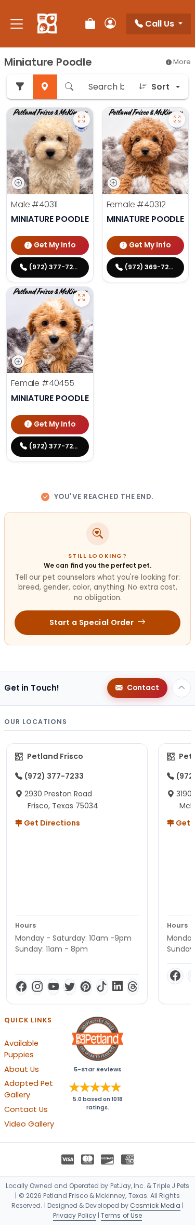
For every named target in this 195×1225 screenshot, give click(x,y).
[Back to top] (181, 688)
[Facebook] (21, 987)
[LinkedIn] (117, 987)
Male (34, 204)
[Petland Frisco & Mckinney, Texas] (47, 24)
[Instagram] (37, 987)
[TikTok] (102, 987)
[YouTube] (53, 987)
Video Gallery (29, 1124)
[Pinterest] (86, 987)
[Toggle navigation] (16, 23)
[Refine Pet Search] (20, 86)
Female (136, 204)
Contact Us (26, 1109)
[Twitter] (69, 987)
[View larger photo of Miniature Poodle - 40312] (176, 119)
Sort (160, 87)
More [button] (181, 62)
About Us (21, 1069)
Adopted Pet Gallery (28, 1089)
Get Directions (51, 823)
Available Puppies (21, 1049)
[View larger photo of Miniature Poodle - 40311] (81, 119)
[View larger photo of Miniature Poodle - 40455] (81, 298)
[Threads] (133, 987)
